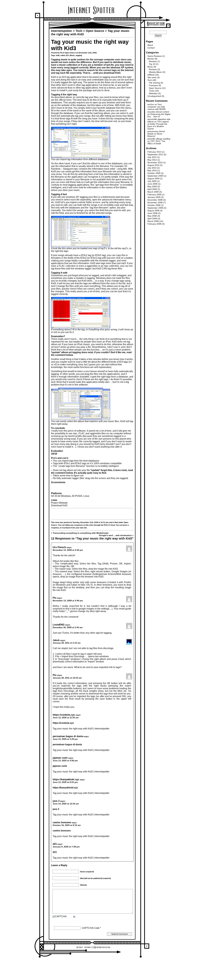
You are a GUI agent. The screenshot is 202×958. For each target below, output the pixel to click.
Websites (153, 93)
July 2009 (151, 181)
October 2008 (153, 205)
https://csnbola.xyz (64, 714)
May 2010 (152, 170)
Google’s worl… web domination (115, 535)
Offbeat (150, 75)
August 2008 (153, 210)
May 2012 (152, 160)
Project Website (59, 503)
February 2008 (154, 224)
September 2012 (155, 154)
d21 (55, 843)
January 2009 (153, 197)
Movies (150, 59)
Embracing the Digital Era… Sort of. (158, 115)
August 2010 (153, 165)
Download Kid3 (59, 505)
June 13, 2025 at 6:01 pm (65, 782)
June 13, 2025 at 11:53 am (66, 717)
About (150, 45)
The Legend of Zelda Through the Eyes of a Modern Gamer (158, 125)
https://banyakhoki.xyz (66, 779)
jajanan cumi (60, 757)
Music (72, 55)
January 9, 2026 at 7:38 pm (66, 846)
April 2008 (152, 218)
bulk (58, 55)
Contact (151, 48)
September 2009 (155, 176)
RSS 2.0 (107, 525)
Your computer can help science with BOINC (156, 106)
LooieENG (58, 624)
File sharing (154, 83)
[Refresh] (74, 916)
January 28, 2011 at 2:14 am (66, 643)
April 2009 (152, 189)
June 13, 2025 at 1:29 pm (65, 739)
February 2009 (154, 194)
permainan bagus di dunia (68, 736)
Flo (54, 597)
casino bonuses (62, 822)
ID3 (67, 55)
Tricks (151, 91)
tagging (79, 55)
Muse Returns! (154, 135)
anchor (150, 104)
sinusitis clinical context (158, 112)
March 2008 (153, 221)
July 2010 (151, 168)
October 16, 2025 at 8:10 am (67, 825)
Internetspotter (61, 30)
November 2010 (155, 162)
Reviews (153, 61)
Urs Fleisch (59, 547)
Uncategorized (154, 96)
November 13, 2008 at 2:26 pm (68, 550)
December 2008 (155, 200)
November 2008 (155, 202)
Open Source (70, 53)
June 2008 (152, 213)
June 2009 (152, 184)
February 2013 (154, 152)
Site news (151, 77)
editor (62, 55)
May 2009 (152, 186)
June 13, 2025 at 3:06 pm (65, 760)
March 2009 (153, 192)
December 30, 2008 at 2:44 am (68, 627)
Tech (149, 80)
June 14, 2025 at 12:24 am (66, 803)
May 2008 (152, 216)
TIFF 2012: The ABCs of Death (156, 142)
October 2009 (153, 173)
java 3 (56, 800)
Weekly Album (155, 72)
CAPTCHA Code (91, 928)
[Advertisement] (92, 514)
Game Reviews (154, 56)
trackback (66, 528)
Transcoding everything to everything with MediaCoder (81, 533)
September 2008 (155, 208)
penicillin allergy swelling (158, 139)
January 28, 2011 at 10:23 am (67, 678)
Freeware (153, 85)
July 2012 (151, 157)
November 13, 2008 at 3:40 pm (68, 600)
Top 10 (152, 64)
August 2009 (153, 178)
